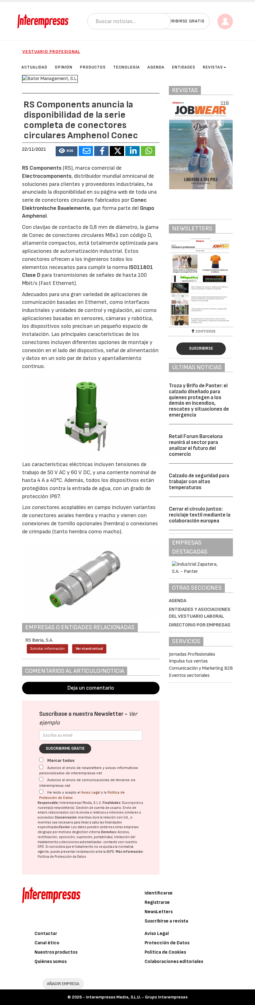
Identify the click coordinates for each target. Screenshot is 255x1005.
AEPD (110, 852)
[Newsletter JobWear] (201, 281)
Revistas (213, 67)
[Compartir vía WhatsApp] (148, 151)
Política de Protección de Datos (62, 857)
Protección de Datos (167, 943)
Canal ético (47, 943)
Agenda (177, 601)
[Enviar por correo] (86, 151)
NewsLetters (159, 912)
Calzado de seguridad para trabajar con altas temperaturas (199, 481)
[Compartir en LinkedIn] (132, 151)
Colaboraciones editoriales (174, 962)
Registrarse (157, 902)
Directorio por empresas (199, 625)
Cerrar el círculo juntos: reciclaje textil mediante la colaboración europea (199, 515)
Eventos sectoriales (189, 675)
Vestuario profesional (51, 51)
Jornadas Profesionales (192, 654)
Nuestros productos (56, 952)
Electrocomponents (47, 176)
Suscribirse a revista (166, 921)
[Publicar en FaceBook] (101, 151)
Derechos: (109, 832)
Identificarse (159, 893)
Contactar (46, 934)
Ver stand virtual (89, 648)
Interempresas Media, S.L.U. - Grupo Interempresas (137, 997)
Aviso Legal (90, 792)
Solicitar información (47, 648)
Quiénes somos (51, 962)
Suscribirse (201, 348)
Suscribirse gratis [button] (182, 21)
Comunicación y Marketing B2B (201, 668)
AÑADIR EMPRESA (63, 983)
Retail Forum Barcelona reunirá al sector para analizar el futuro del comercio (196, 445)
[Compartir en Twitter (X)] (117, 151)
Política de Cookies (165, 952)
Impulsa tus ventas (188, 661)
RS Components (42, 168)
